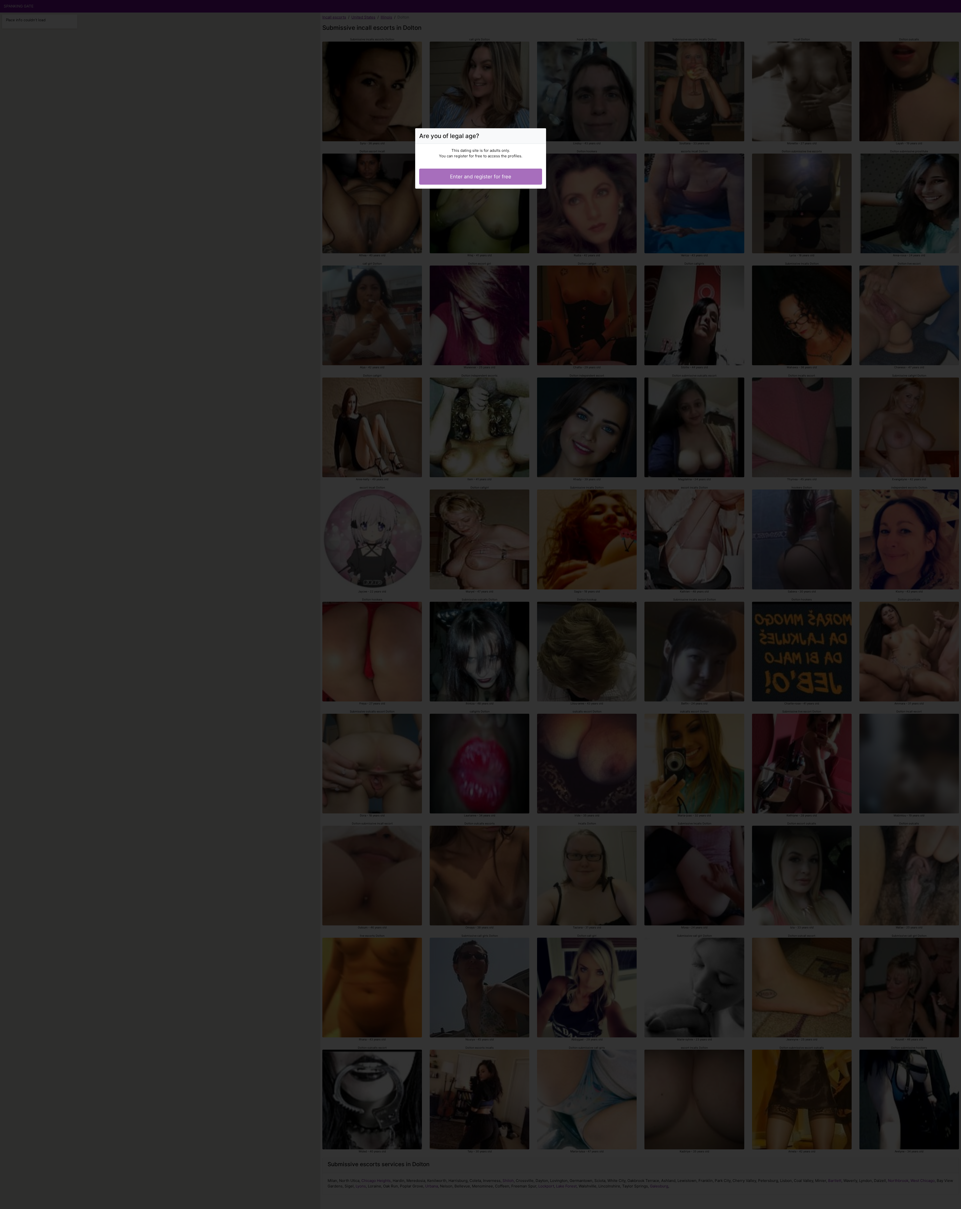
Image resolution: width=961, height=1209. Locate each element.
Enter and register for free (480, 177)
